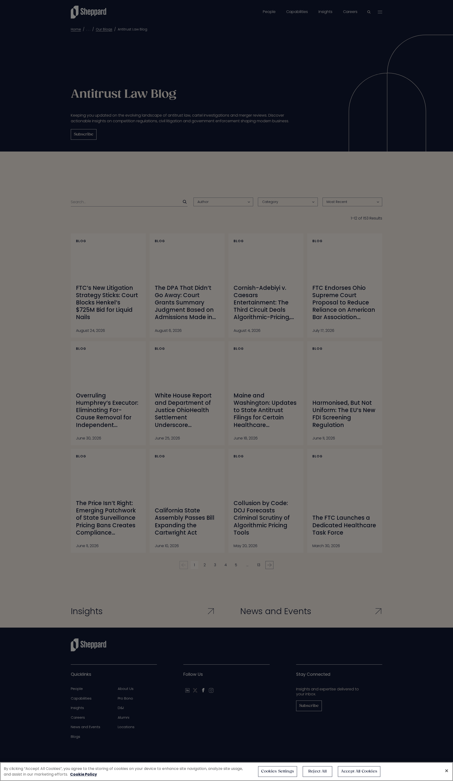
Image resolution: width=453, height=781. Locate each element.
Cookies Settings (277, 771)
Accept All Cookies (359, 771)
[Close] (446, 771)
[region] (226, 771)
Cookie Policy (83, 774)
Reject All (317, 771)
